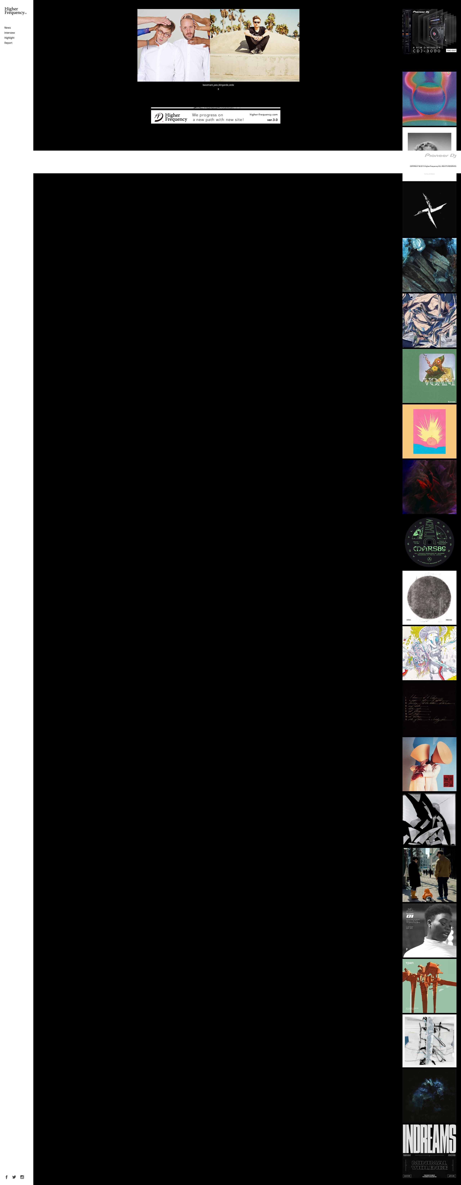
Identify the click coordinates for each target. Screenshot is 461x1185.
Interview (10, 32)
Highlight (9, 37)
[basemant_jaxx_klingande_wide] (218, 81)
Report (8, 42)
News (8, 27)
